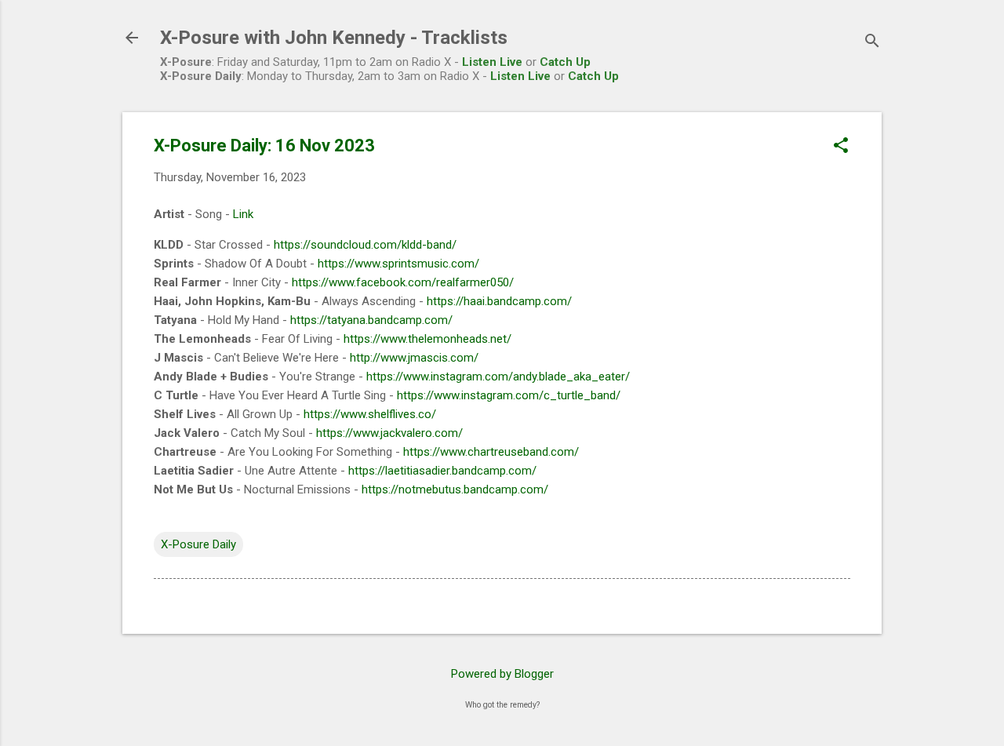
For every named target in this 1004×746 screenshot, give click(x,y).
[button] (840, 147)
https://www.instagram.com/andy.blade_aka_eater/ (498, 376)
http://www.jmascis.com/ (414, 358)
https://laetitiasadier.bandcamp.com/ (442, 471)
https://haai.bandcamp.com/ (499, 301)
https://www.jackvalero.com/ (389, 433)
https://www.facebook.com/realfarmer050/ (403, 282)
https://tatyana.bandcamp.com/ (371, 320)
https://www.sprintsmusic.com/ (398, 264)
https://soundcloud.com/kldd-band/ (365, 245)
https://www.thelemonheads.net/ (427, 339)
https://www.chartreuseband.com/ (491, 452)
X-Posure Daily (198, 544)
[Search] (872, 43)
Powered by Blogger (502, 674)
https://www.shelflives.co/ (370, 414)
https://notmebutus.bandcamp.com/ (455, 489)
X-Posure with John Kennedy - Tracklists (333, 38)
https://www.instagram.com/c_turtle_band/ (508, 395)
